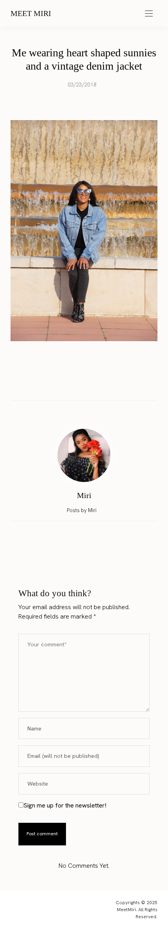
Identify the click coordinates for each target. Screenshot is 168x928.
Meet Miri (31, 13)
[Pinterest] (91, 383)
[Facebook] (61, 383)
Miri (84, 495)
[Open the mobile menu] (148, 14)
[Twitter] (76, 383)
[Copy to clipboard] (106, 383)
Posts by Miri (82, 510)
